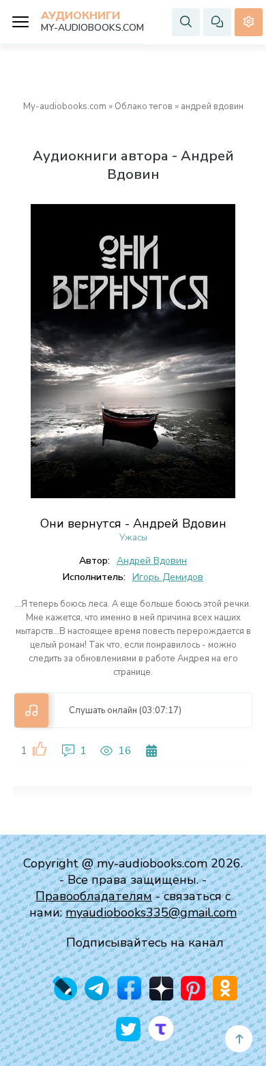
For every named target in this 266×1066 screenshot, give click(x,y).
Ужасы (133, 538)
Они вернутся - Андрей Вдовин (133, 523)
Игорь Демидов (167, 577)
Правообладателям (93, 896)
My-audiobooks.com (64, 106)
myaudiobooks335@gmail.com (151, 912)
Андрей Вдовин (152, 560)
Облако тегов (144, 106)
